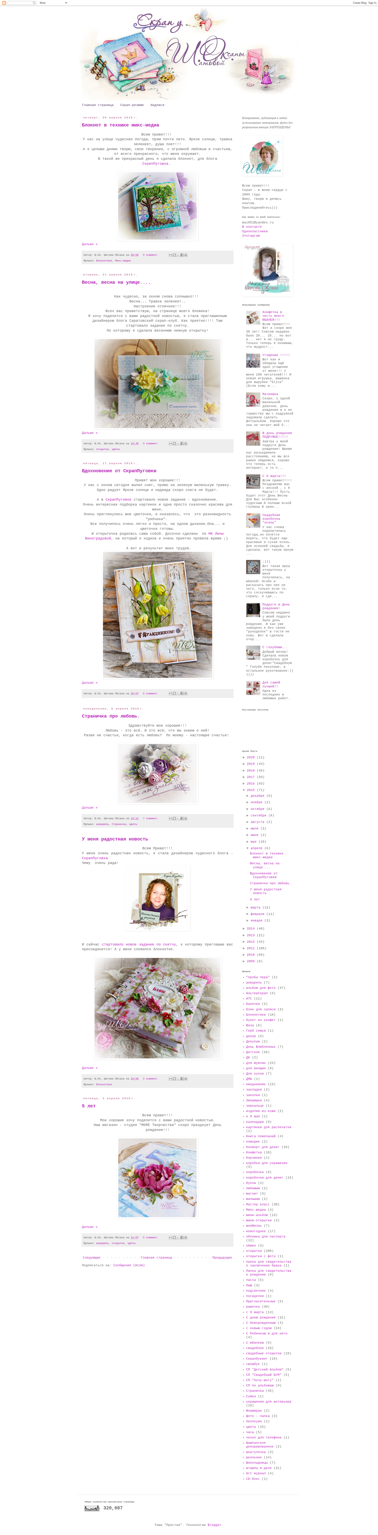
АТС (249, 998)
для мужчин (256, 1063)
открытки (102, 449)
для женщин (256, 1068)
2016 (252, 784)
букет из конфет (261, 1020)
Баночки (253, 1004)
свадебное (255, 1348)
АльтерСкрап (257, 993)
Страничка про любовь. (111, 716)
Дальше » (90, 244)
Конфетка (254, 1152)
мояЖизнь (254, 1226)
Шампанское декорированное (260, 1445)
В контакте (252, 227)
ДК (248, 1057)
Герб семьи (256, 1031)
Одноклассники (255, 231)
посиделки (255, 1296)
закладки (254, 1090)
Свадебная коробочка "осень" (271, 518)
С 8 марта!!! (274, 476)
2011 (252, 948)
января (257, 920)
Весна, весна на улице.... (116, 282)
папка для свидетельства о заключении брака (268, 1263)
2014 (252, 929)
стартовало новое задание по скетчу (137, 944)
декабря (258, 796)
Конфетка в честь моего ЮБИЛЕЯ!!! (273, 316)
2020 (252, 757)
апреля (257, 848)
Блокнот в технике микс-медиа (120, 125)
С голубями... (275, 647)
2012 (252, 942)
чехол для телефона (264, 1437)
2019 (252, 764)
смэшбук (253, 1364)
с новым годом (259, 1328)
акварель (102, 824)
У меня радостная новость (115, 839)
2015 (252, 790)
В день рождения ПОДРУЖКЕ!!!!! (277, 435)
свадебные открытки (264, 1353)
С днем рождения (261, 1317)
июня (255, 835)
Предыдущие (222, 1258)
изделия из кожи (261, 1111)
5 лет (89, 1106)
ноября (257, 802)
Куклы (251, 1183)
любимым (253, 1188)
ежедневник (256, 1084)
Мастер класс (258, 1204)
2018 (252, 771)
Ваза (250, 1025)
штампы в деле (259, 1468)
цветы (116, 449)
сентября (259, 815)
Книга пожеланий (261, 1136)
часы (250, 1432)
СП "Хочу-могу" (260, 1380)
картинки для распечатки (268, 1127)
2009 (252, 961)
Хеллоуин (254, 1421)
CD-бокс (253, 1479)
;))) (266, 561)
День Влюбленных (261, 1047)
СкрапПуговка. (156, 164)
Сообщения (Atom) (129, 1265)
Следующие (92, 1258)
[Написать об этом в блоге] (174, 255)
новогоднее (256, 1231)
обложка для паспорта (265, 1236)
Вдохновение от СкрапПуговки (119, 471)
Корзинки (254, 1158)
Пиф (249, 1285)
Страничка (119, 824)
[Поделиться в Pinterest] (186, 255)
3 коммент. (151, 443)
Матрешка (270, 394)
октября (258, 809)
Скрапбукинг (257, 1359)
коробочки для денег (265, 1178)
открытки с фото (261, 1256)
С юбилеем (255, 1343)
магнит (252, 1194)
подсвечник (256, 1291)
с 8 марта (255, 1312)
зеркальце (255, 1106)
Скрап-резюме (132, 105)
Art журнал (256, 1473)
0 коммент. (151, 255)
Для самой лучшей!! (271, 684)
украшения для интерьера (268, 1402)
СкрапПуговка (95, 858)
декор (251, 1036)
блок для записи (261, 1009)
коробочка (255, 1172)
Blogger (214, 1525)
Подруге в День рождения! (276, 606)
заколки (253, 1095)
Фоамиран (254, 1411)
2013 (252, 935)
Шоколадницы (257, 1463)
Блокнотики (104, 260)
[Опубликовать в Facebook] (182, 255)
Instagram (251, 236)
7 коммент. (151, 818)
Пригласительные (261, 1301)
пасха (251, 1280)
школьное (254, 1457)
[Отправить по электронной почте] (171, 255)
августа (258, 822)
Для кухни (255, 1074)
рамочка (253, 1307)
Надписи (157, 105)
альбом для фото (261, 988)
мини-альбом (257, 1215)
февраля (258, 914)
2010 (252, 955)
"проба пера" (258, 977)
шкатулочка (256, 1452)
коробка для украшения (266, 1163)
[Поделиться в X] (178, 255)
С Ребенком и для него (266, 1333)
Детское (253, 1052)
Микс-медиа (123, 260)
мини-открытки (259, 1220)
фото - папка (258, 1416)
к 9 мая (253, 1116)
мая (254, 842)
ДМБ (249, 1079)
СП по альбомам (260, 1385)
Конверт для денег (263, 1147)
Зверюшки (254, 1100)
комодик (253, 1142)
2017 (252, 777)
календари (255, 1122)
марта (256, 907)
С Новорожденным (261, 1323)
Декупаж (253, 1041)
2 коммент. (151, 1078)
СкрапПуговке (119, 500)
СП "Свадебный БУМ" (264, 1375)
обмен (251, 1246)
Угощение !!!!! (276, 355)
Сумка (251, 1396)
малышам (253, 1199)
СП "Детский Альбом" (265, 1369)
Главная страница (98, 105)
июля (255, 828)
